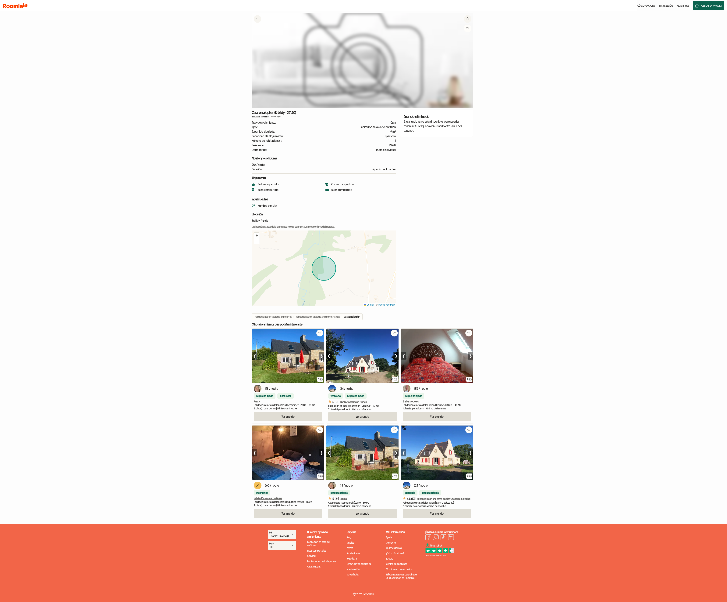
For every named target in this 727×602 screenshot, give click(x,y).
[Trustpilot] (439, 555)
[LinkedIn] (451, 537)
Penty (257, 401)
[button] (257, 235)
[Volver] (257, 23)
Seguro (389, 558)
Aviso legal (352, 558)
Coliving (311, 556)
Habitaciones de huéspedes (321, 561)
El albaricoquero (411, 401)
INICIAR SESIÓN (666, 5)
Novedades (353, 574)
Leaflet (370, 304)
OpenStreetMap (386, 304)
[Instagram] (436, 537)
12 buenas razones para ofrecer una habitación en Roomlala (401, 576)
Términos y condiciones (359, 564)
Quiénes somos (394, 548)
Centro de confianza (396, 564)
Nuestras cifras (353, 569)
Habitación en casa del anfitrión (318, 544)
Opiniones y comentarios (399, 569)
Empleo (351, 542)
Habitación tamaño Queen (353, 402)
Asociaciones (353, 553)
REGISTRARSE (683, 5)
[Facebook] (428, 537)
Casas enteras (314, 566)
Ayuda (389, 537)
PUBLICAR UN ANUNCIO (711, 5)
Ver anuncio (288, 416)
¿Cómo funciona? (395, 553)
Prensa (350, 548)
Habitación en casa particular (268, 498)
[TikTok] (443, 537)
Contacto (391, 542)
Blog (349, 537)
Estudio (343, 499)
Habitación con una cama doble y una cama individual (443, 499)
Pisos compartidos (316, 550)
